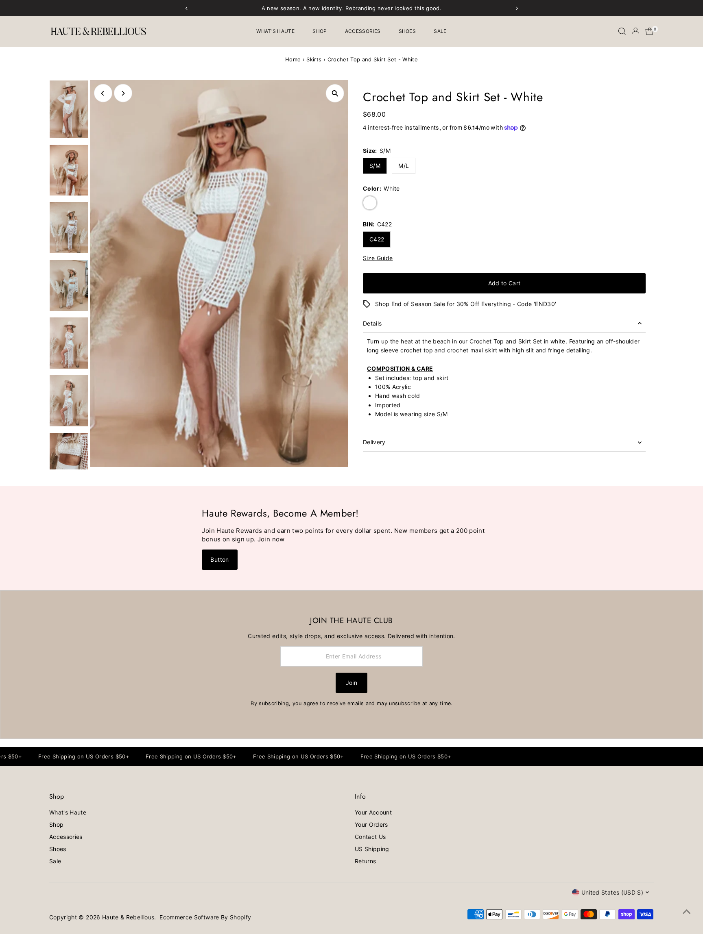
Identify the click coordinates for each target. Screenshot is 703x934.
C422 (376, 239)
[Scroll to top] (687, 912)
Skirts (313, 59)
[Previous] (103, 93)
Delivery (374, 442)
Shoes (407, 31)
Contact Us (370, 836)
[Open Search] (622, 31)
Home (293, 59)
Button (219, 559)
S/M (374, 165)
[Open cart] (649, 31)
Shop (319, 31)
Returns (365, 861)
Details (372, 323)
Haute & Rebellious (128, 917)
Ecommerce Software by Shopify (205, 917)
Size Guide (378, 258)
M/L (403, 165)
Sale (440, 31)
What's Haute (275, 31)
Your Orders (371, 824)
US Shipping (372, 848)
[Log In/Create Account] (635, 31)
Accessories (362, 31)
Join (351, 682)
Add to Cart (504, 283)
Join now (271, 539)
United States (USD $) (612, 892)
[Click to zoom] (335, 93)
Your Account (373, 812)
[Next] (123, 93)
